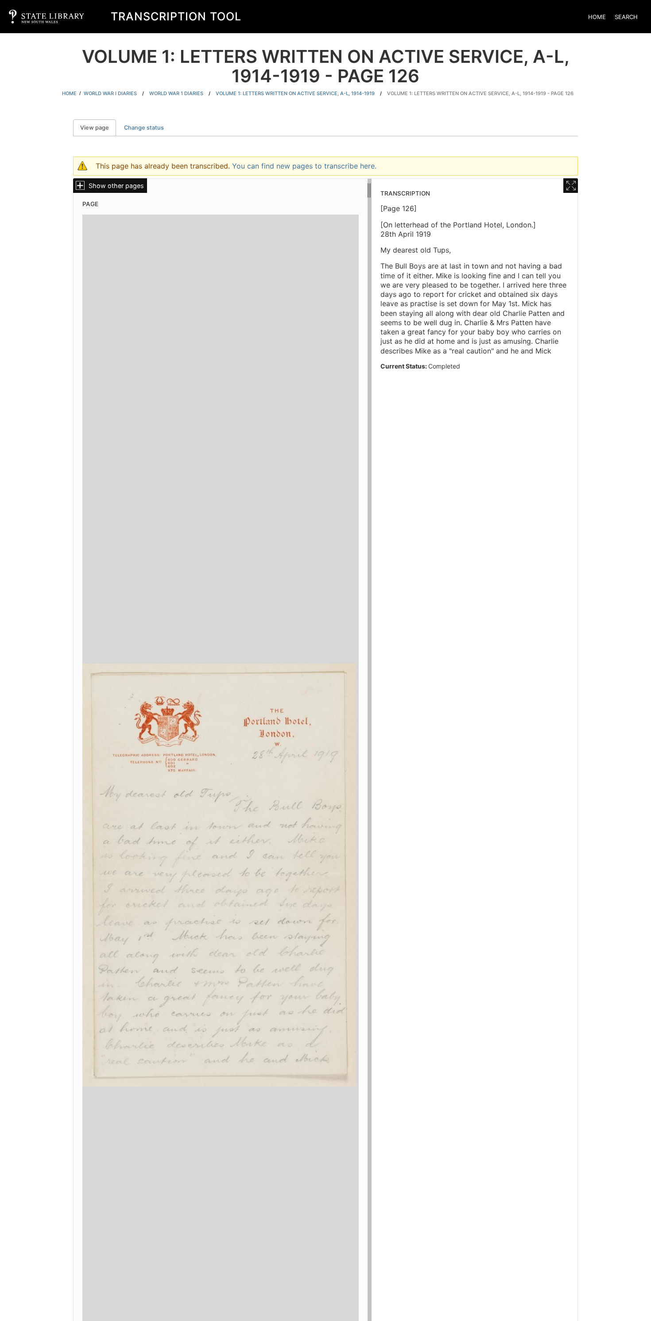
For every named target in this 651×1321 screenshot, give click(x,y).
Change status (144, 127)
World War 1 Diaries (176, 93)
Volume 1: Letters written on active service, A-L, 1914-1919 (295, 93)
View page (98, 127)
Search (626, 16)
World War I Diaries (110, 93)
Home (597, 16)
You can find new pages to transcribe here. (304, 165)
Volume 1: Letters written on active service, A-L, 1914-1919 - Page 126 (480, 93)
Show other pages (116, 185)
